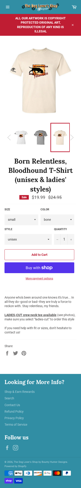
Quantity (60, 229)
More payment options (39, 278)
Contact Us (12, 405)
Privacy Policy (14, 418)
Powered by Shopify (15, 466)
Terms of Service (15, 424)
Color (44, 209)
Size (7, 209)
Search (9, 398)
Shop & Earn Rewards (19, 392)
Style (8, 229)
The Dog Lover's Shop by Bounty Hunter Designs (40, 462)
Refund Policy (14, 411)
